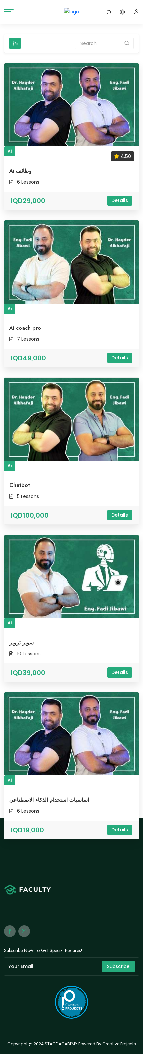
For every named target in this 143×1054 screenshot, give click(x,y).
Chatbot (19, 485)
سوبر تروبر (21, 642)
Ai (10, 151)
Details (119, 200)
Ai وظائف (20, 171)
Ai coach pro (25, 328)
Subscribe (118, 966)
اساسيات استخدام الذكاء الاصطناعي (49, 800)
